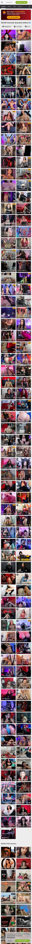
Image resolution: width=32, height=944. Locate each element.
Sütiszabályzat (11, 937)
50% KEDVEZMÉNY (13, 17)
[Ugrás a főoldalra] (9, 2)
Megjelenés (8, 26)
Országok (19, 26)
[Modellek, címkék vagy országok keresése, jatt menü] (29, 6)
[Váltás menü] (2, 2)
